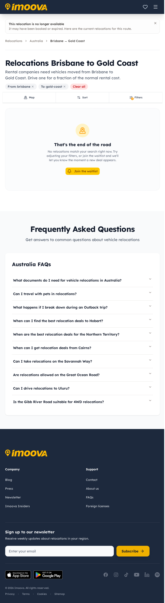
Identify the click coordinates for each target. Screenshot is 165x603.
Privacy (10, 594)
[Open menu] (155, 7)
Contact (91, 480)
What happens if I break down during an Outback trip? (60, 307)
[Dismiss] (155, 23)
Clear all (79, 86)
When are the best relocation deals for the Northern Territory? (66, 334)
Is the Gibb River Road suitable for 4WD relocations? (58, 402)
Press (9, 488)
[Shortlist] (145, 7)
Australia (36, 41)
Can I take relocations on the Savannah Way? (52, 361)
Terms (26, 594)
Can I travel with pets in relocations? (44, 294)
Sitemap (59, 594)
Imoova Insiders (17, 506)
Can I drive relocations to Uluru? (41, 388)
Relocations (13, 41)
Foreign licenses (97, 506)
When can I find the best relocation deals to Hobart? (58, 321)
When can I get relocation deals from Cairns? (52, 348)
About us (92, 488)
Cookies (42, 594)
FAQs (89, 497)
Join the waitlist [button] (86, 171)
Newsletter (13, 497)
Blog (8, 480)
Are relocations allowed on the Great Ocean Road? (56, 375)
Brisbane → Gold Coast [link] (67, 41)
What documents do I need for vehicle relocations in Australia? (67, 280)
